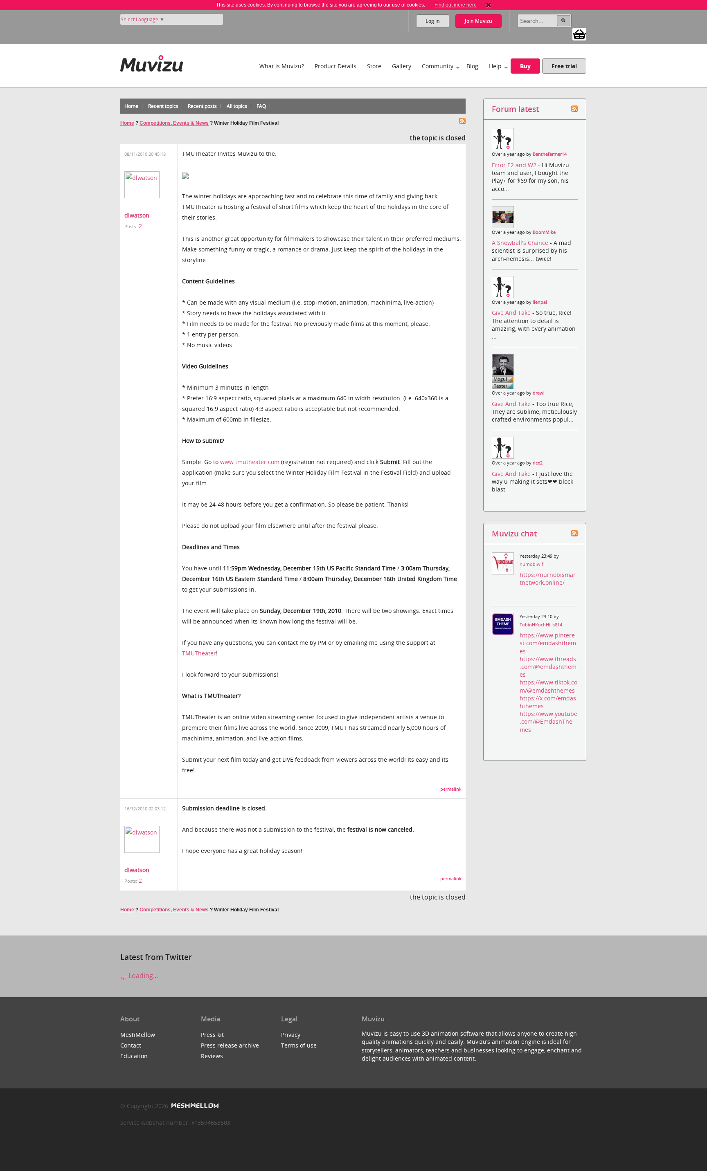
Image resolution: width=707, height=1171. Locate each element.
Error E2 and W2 (515, 165)
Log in (433, 21)
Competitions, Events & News (174, 123)
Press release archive (230, 1045)
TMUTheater (199, 653)
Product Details (335, 66)
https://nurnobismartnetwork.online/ (548, 578)
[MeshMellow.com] (194, 1106)
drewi (539, 393)
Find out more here (456, 5)
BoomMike (544, 232)
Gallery (401, 66)
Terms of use (299, 1045)
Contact (130, 1045)
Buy (525, 66)
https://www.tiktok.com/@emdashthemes (548, 686)
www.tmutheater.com (249, 462)
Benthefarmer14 (550, 154)
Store (374, 66)
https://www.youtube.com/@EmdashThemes (548, 721)
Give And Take (512, 312)
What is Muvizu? (281, 66)
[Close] (488, 5)
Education (134, 1056)
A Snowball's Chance (521, 243)
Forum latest (515, 109)
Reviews (212, 1056)
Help (495, 66)
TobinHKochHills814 (541, 625)
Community (437, 66)
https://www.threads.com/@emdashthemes (548, 666)
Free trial (564, 66)
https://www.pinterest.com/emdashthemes (548, 643)
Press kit (212, 1035)
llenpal (540, 302)
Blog (472, 66)
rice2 (538, 463)
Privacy (290, 1035)
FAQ (261, 106)
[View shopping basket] (579, 33)
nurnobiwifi (532, 564)
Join (478, 21)
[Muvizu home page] (151, 62)
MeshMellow (137, 1035)
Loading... (142, 975)
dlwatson (136, 215)
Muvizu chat (514, 533)
